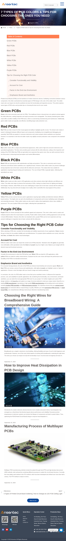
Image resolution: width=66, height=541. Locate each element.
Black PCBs (11, 55)
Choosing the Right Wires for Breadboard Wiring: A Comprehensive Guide (27, 300)
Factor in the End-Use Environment (23, 90)
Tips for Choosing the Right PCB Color (21, 75)
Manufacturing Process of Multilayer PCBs (33, 428)
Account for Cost (16, 85)
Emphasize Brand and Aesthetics (22, 95)
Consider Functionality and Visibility (23, 80)
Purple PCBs (11, 70)
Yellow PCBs (11, 65)
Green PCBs (11, 41)
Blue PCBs (11, 50)
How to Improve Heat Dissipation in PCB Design (33, 367)
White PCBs (11, 60)
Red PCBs (11, 46)
